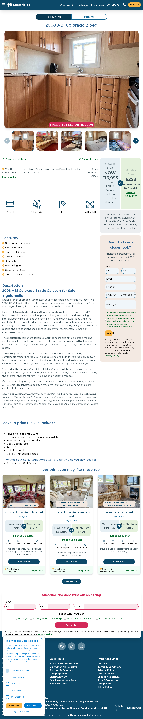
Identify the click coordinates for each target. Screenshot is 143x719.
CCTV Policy (105, 687)
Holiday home (53, 17)
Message (111, 304)
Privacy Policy (112, 355)
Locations (97, 5)
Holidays (82, 5)
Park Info (89, 17)
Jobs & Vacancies (108, 680)
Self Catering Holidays (63, 667)
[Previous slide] (7, 141)
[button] (24, 711)
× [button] (41, 639)
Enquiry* (111, 295)
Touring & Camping (61, 670)
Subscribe (71, 625)
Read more (10, 664)
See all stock (71, 581)
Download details (16, 159)
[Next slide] (136, 141)
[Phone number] (124, 5)
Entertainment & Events (80, 618)
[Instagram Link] (81, 646)
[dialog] (24, 676)
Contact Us (104, 663)
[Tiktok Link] (71, 646)
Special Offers (58, 683)
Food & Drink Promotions (113, 618)
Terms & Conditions (109, 667)
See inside (24, 561)
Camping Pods (58, 673)
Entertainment (58, 677)
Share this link (90, 159)
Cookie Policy (106, 673)
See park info (36, 570)
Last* (126, 270)
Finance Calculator (131, 194)
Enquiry (134, 4)
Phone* (110, 287)
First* (109, 270)
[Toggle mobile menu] (3, 4)
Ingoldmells (9, 177)
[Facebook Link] (62, 646)
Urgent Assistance (109, 677)
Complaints (104, 683)
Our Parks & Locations (63, 680)
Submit (109, 333)
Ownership (67, 5)
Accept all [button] (14, 705)
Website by (119, 708)
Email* (109, 278)
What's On (114, 5)
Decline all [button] (33, 705)
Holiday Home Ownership (47, 618)
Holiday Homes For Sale (64, 663)
